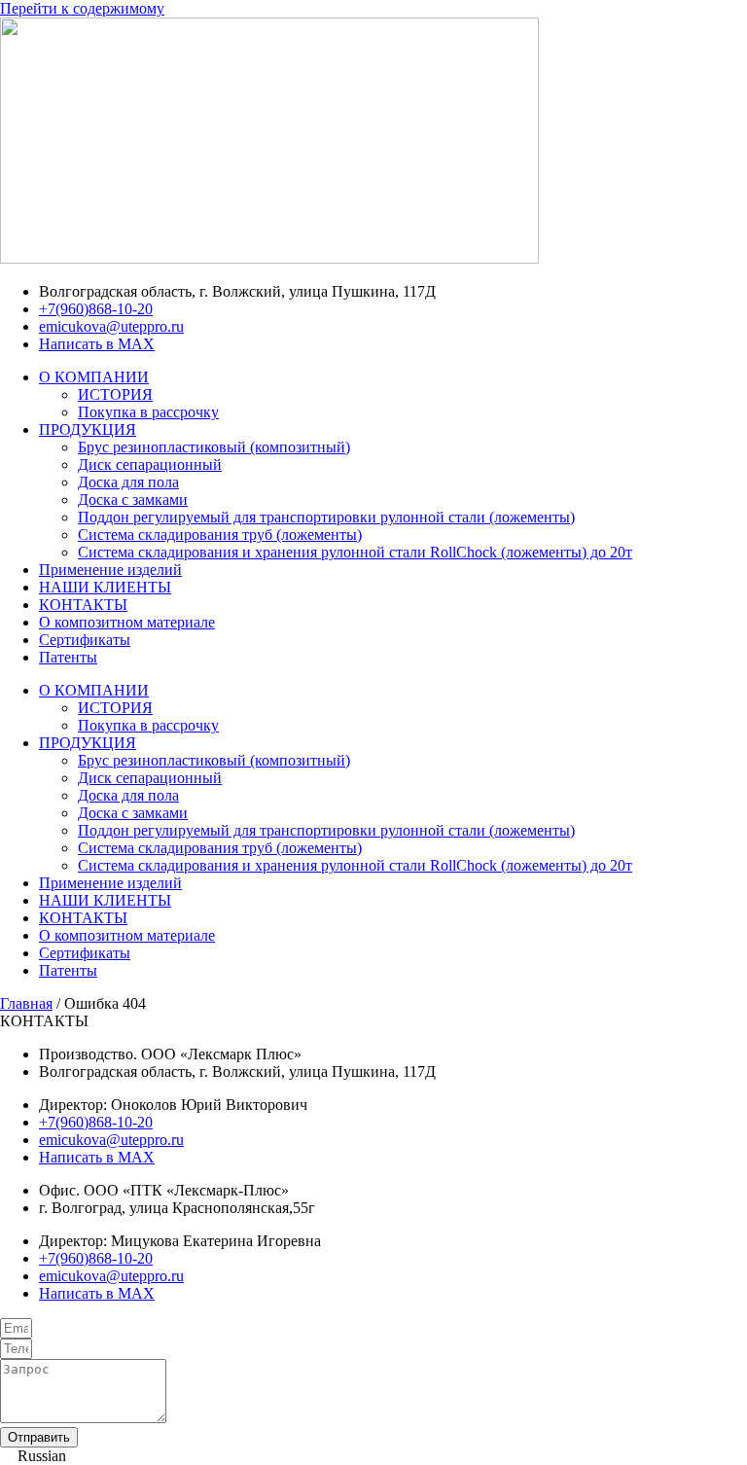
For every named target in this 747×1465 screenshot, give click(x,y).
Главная (26, 1003)
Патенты (68, 657)
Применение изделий (110, 569)
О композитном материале (127, 622)
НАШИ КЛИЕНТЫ (105, 587)
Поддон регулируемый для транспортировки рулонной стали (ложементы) (326, 517)
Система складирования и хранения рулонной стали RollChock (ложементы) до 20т (355, 552)
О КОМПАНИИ (94, 377)
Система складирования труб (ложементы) (220, 534)
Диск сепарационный (150, 464)
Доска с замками (133, 499)
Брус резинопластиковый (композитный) (214, 447)
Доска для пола (128, 482)
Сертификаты (84, 639)
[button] (373, 1456)
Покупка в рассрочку (148, 412)
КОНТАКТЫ (83, 604)
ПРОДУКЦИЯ (87, 429)
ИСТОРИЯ (115, 394)
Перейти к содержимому (82, 8)
